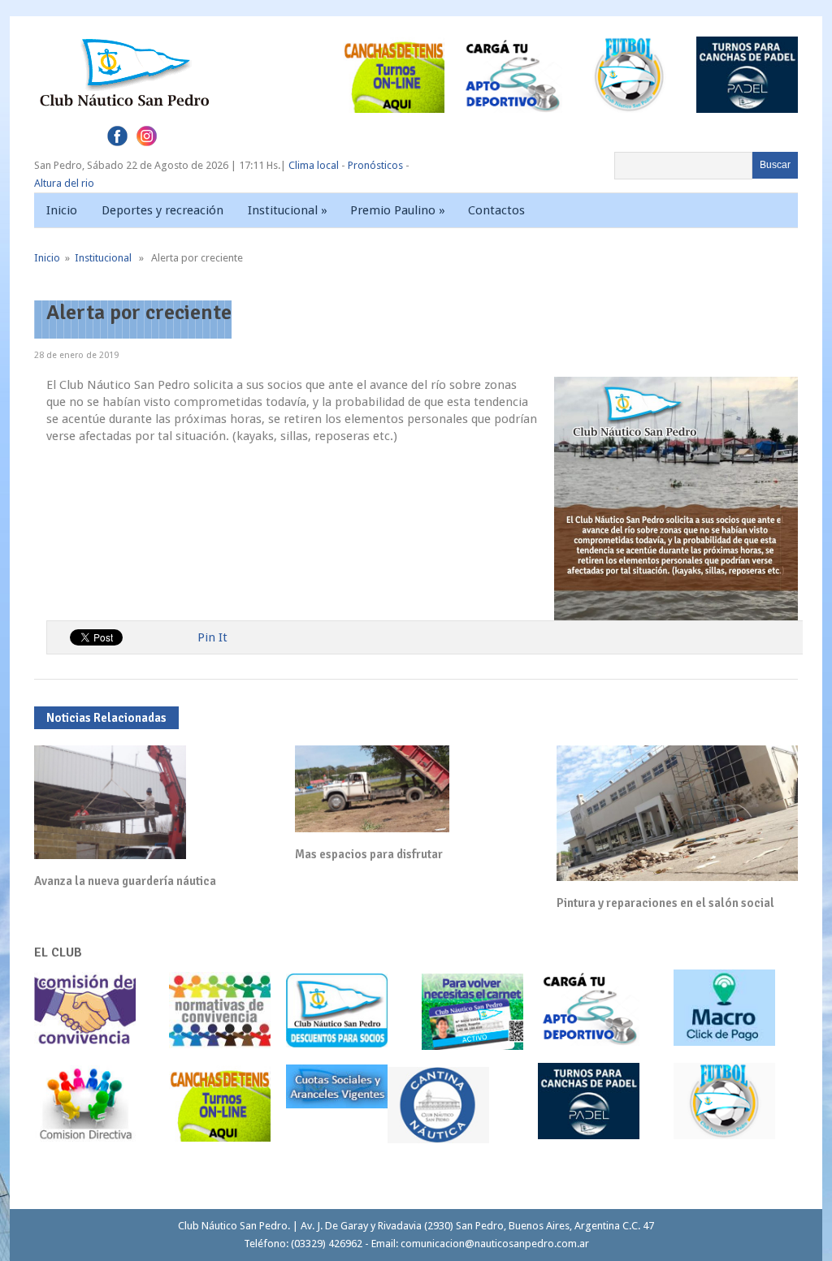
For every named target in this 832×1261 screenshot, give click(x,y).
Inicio (61, 210)
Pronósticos (375, 165)
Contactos (496, 210)
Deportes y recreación (162, 210)
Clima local (313, 165)
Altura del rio (64, 183)
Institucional (287, 210)
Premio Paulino (397, 210)
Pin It (212, 637)
